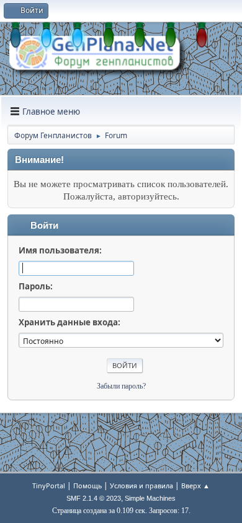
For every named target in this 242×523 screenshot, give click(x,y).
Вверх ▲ (195, 485)
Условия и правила (141, 485)
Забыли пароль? (121, 386)
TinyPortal (48, 485)
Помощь (87, 485)
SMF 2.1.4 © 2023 (93, 498)
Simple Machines (150, 498)
